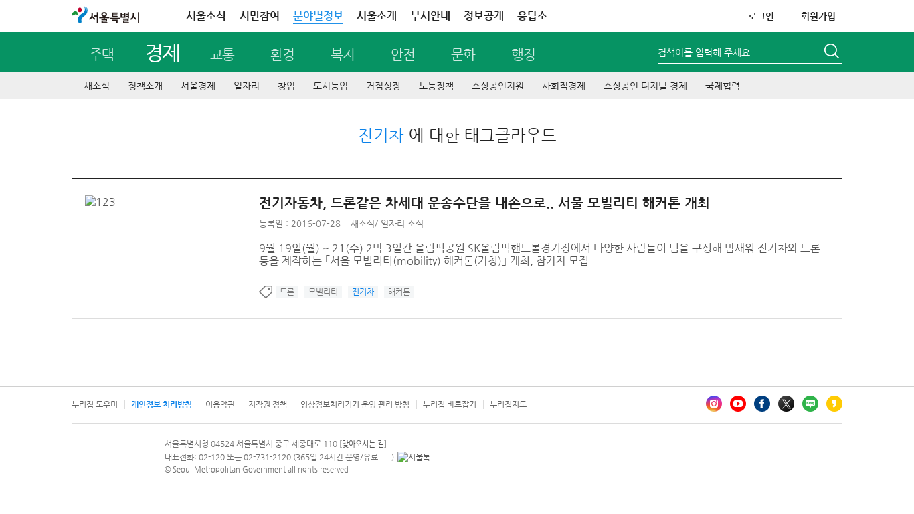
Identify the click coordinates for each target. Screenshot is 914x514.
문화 (463, 54)
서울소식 (206, 15)
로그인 (761, 16)
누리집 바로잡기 (449, 404)
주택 (102, 54)
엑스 (786, 404)
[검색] (833, 53)
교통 (222, 54)
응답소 (532, 15)
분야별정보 (318, 15)
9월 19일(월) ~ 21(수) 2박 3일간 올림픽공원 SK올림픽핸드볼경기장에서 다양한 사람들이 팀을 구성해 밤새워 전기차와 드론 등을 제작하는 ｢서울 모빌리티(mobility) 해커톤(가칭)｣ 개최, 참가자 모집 (539, 254)
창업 (286, 85)
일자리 (247, 85)
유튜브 (738, 404)
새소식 (97, 85)
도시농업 (330, 85)
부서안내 (430, 15)
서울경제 (198, 85)
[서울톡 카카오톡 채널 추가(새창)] (413, 457)
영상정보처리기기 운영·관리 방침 (354, 404)
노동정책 (436, 85)
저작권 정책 (267, 404)
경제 (162, 52)
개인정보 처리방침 (161, 404)
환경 (282, 54)
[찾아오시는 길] (363, 444)
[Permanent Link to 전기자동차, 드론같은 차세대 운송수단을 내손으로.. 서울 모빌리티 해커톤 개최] (103, 201)
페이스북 (762, 404)
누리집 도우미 (95, 404)
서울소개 (377, 15)
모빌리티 (323, 291)
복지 (343, 54)
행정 (523, 54)
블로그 (810, 404)
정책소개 (145, 85)
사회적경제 (563, 85)
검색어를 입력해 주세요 (704, 52)
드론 (287, 291)
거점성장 (383, 85)
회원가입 (818, 16)
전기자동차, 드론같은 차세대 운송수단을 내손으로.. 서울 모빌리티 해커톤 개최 (484, 203)
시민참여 (260, 15)
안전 (403, 54)
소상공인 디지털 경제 (645, 85)
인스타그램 (714, 404)
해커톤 (399, 291)
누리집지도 (508, 404)
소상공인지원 (498, 85)
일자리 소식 (402, 223)
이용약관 (220, 404)
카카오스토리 (834, 404)
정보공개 (484, 15)
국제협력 (722, 85)
